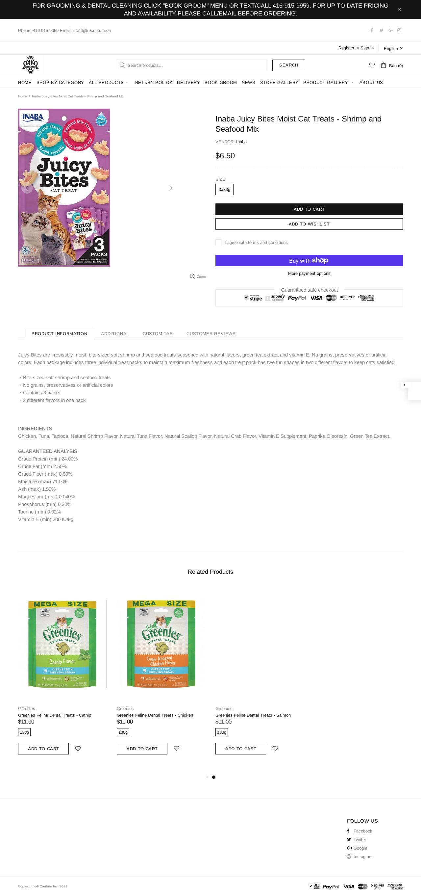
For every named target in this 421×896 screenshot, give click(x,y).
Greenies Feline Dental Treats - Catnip (54, 715)
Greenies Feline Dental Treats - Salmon (253, 715)
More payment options (309, 273)
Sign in (367, 47)
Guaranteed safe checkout (309, 289)
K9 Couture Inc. (31, 65)
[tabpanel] (259, 677)
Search (288, 65)
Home (22, 96)
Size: (221, 179)
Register (346, 47)
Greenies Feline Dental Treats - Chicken (155, 715)
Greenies (26, 708)
